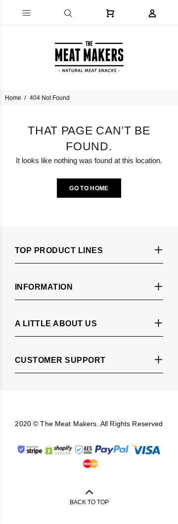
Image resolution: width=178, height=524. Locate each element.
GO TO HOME (89, 188)
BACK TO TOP (89, 502)
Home (13, 97)
